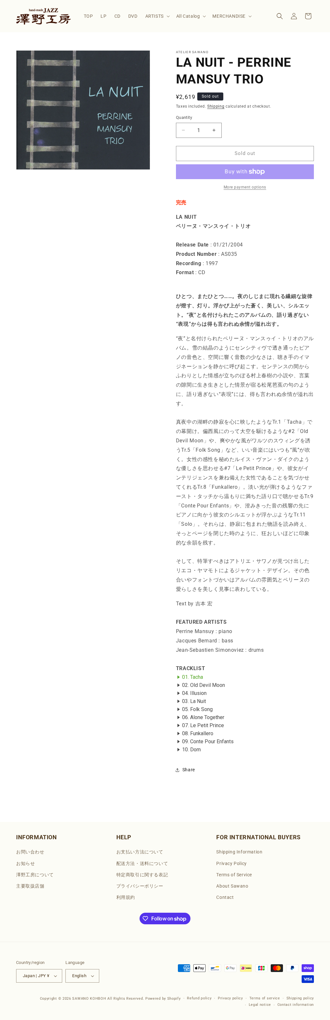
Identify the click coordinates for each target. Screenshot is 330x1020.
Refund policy (199, 998)
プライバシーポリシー (139, 886)
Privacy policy (230, 998)
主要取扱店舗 (30, 886)
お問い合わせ (30, 851)
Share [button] (188, 769)
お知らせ (25, 863)
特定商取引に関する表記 (142, 874)
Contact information (295, 1005)
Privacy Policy (231, 863)
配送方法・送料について (142, 863)
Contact (225, 897)
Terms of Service (234, 874)
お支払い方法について (139, 851)
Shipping (216, 106)
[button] (156, 16)
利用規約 (125, 897)
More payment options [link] (245, 187)
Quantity (184, 117)
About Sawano (232, 886)
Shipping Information (239, 851)
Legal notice (260, 1005)
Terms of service (264, 998)
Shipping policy (300, 998)
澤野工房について (35, 874)
